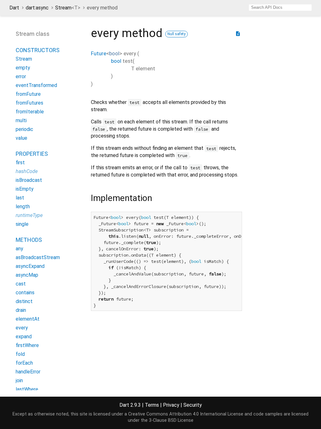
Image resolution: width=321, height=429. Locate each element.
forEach (24, 363)
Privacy (171, 405)
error (21, 76)
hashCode (27, 171)
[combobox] (280, 7)
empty (23, 68)
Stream (67, 8)
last (20, 198)
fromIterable (30, 112)
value (21, 138)
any (19, 249)
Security (192, 405)
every (22, 328)
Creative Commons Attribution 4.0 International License (185, 414)
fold (20, 354)
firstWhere (27, 345)
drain (21, 310)
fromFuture (28, 94)
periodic (24, 129)
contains (25, 293)
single (22, 224)
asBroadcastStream (38, 257)
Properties (32, 153)
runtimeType (29, 215)
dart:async (37, 8)
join (19, 380)
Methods (29, 239)
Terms (152, 405)
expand (24, 336)
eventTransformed (36, 85)
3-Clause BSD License (171, 420)
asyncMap (27, 275)
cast (21, 284)
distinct (24, 301)
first (20, 163)
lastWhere (27, 389)
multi (21, 120)
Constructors (38, 50)
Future (98, 53)
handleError (28, 372)
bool (114, 53)
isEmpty (25, 189)
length (23, 206)
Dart (14, 8)
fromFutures (29, 103)
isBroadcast (29, 180)
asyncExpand (30, 266)
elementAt (27, 319)
